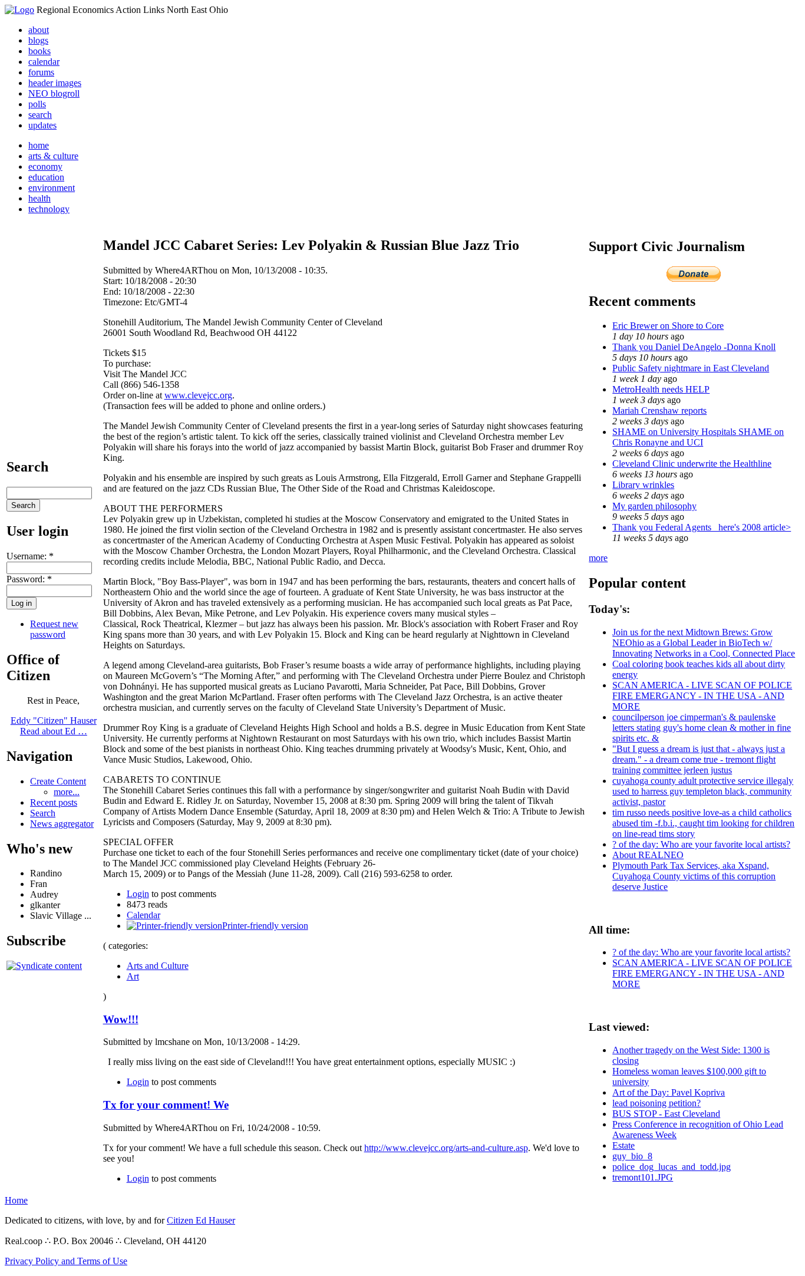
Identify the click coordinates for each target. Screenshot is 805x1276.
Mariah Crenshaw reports (659, 410)
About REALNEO (648, 855)
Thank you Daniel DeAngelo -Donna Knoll (694, 347)
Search (42, 813)
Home (16, 1200)
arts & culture (53, 156)
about (38, 30)
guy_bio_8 (632, 1156)
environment (51, 188)
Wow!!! (120, 1019)
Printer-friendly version (265, 926)
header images (54, 83)
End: (113, 291)
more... (67, 792)
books (39, 51)
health (39, 198)
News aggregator (62, 824)
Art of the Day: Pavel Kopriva (668, 1092)
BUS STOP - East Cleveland (666, 1114)
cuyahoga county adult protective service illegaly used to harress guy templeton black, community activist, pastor (702, 791)
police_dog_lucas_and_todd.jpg (671, 1167)
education (46, 177)
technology (49, 209)
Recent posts (53, 802)
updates (42, 125)
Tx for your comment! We (166, 1105)
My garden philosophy (654, 506)
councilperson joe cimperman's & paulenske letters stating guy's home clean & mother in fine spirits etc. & (701, 727)
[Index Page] (19, 10)
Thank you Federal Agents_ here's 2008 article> (701, 527)
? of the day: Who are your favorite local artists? (701, 844)
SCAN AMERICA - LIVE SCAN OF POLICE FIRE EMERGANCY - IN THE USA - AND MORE (702, 695)
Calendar (143, 915)
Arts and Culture (158, 966)
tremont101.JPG (642, 1177)
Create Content (58, 781)
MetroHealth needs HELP (661, 389)
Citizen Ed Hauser (201, 1220)
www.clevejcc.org (198, 395)
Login (138, 894)
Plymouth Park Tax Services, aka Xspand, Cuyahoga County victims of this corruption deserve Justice (694, 876)
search (40, 115)
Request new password (54, 629)
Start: (114, 281)
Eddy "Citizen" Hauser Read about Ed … (54, 726)
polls (37, 104)
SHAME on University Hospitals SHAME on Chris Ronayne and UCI (698, 437)
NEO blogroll (54, 93)
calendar (44, 62)
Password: (29, 579)
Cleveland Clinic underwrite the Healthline (691, 464)
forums (41, 72)
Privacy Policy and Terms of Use (66, 1261)
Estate (623, 1145)
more (598, 558)
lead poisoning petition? (656, 1103)
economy (45, 166)
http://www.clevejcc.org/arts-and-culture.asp (446, 1148)
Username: (30, 556)
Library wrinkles (643, 485)
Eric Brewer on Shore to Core (668, 326)
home (38, 145)
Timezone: (123, 302)
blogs (38, 40)
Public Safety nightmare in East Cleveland (690, 368)
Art (133, 976)
